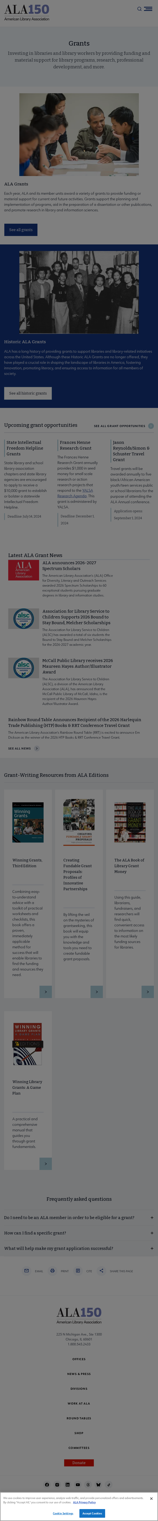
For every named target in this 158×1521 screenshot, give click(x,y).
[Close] (151, 1498)
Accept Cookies (92, 1513)
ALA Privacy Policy (84, 1502)
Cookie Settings (63, 1513)
